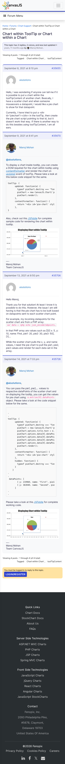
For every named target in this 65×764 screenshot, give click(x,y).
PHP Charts (32, 649)
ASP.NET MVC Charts (32, 644)
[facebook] (29, 758)
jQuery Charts (32, 680)
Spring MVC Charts (32, 660)
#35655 (56, 68)
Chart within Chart (35, 58)
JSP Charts (33, 654)
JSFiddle (32, 218)
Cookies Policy (36, 750)
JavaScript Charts (32, 675)
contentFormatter (15, 170)
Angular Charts (32, 691)
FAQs (32, 628)
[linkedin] (23, 758)
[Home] (12, 5)
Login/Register (15, 574)
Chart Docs (32, 612)
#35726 (56, 359)
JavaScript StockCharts (33, 696)
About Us (32, 623)
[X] (36, 758)
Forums (13, 26)
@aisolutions (13, 159)
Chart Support (24, 26)
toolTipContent (55, 58)
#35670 (56, 135)
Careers (54, 750)
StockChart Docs (33, 618)
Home (5, 26)
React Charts (32, 686)
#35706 (56, 275)
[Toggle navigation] (58, 5)
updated (10, 173)
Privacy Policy (15, 750)
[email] (42, 758)
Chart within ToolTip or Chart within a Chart (27, 36)
